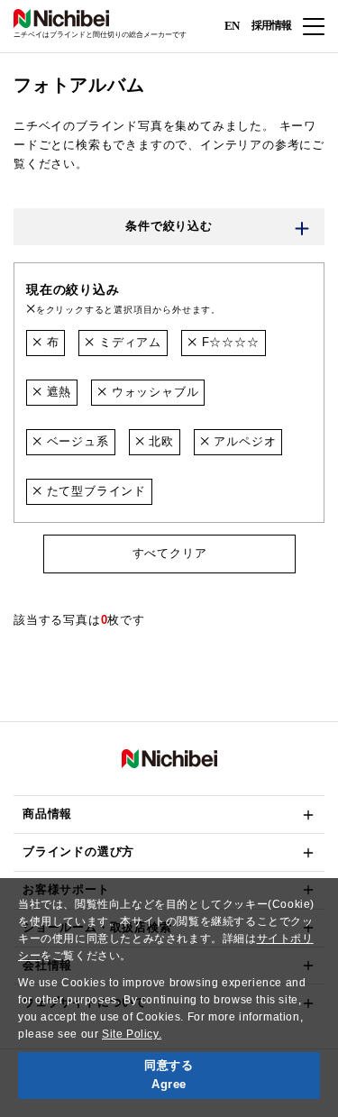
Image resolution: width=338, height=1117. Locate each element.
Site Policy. (131, 1034)
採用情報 (271, 25)
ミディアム (128, 342)
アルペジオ (243, 441)
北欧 (158, 441)
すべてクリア (169, 553)
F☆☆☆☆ (228, 342)
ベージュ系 (75, 441)
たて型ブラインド (94, 491)
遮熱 (56, 391)
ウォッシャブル (152, 391)
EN (231, 25)
